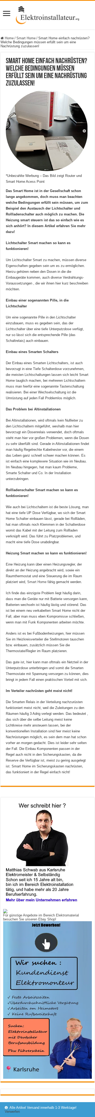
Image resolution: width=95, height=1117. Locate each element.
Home (9, 38)
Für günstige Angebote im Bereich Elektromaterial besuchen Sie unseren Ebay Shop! (41, 917)
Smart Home (26, 38)
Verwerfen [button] (12, 1112)
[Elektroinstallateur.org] (47, 14)
